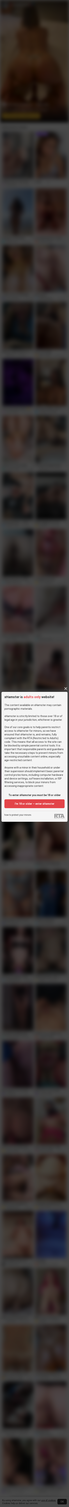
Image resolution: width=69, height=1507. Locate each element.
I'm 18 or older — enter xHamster (34, 803)
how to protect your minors (17, 815)
